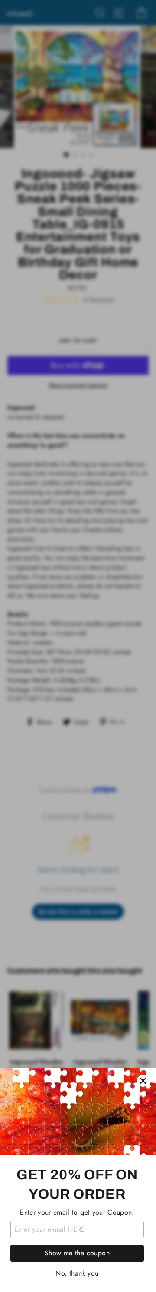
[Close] (143, 1081)
